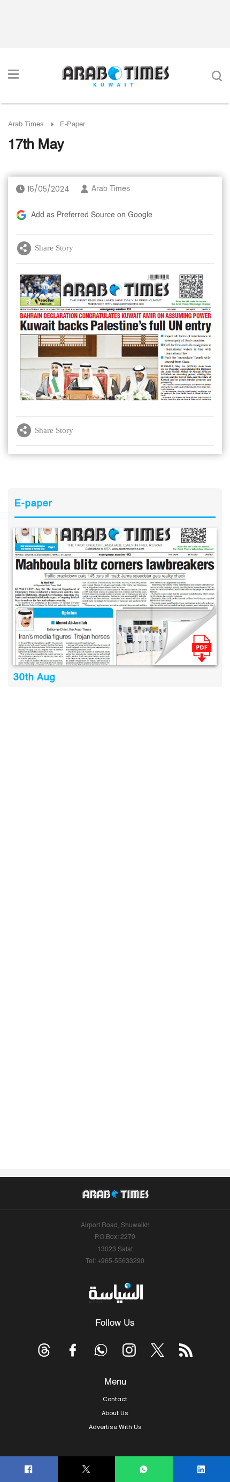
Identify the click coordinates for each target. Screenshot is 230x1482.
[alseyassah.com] (115, 1293)
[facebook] (29, 1469)
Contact (115, 1399)
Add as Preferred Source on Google (91, 215)
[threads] (44, 1350)
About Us (115, 1413)
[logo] (115, 76)
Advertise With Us (115, 1427)
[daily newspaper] (115, 596)
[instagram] (129, 1350)
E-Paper (72, 124)
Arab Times (26, 124)
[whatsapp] (144, 1469)
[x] (157, 1350)
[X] (86, 1469)
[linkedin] (201, 1469)
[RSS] (186, 1350)
